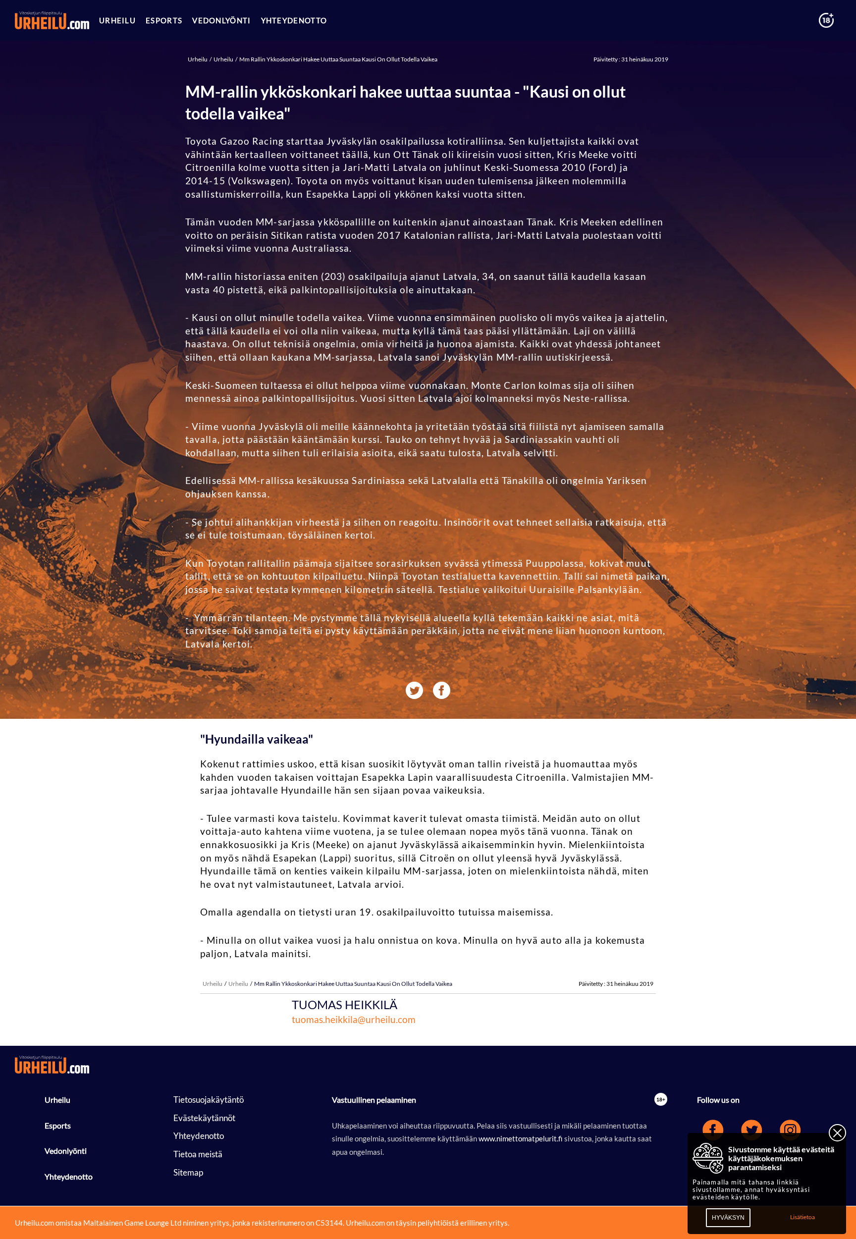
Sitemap (188, 1172)
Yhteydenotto (69, 1176)
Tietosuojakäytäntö (208, 1099)
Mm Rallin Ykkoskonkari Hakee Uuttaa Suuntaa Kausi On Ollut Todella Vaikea (337, 59)
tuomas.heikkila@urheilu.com (354, 1019)
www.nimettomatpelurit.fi (521, 1138)
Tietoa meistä (197, 1154)
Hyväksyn (728, 1217)
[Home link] (52, 20)
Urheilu (198, 59)
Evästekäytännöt (204, 1118)
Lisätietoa (802, 1217)
